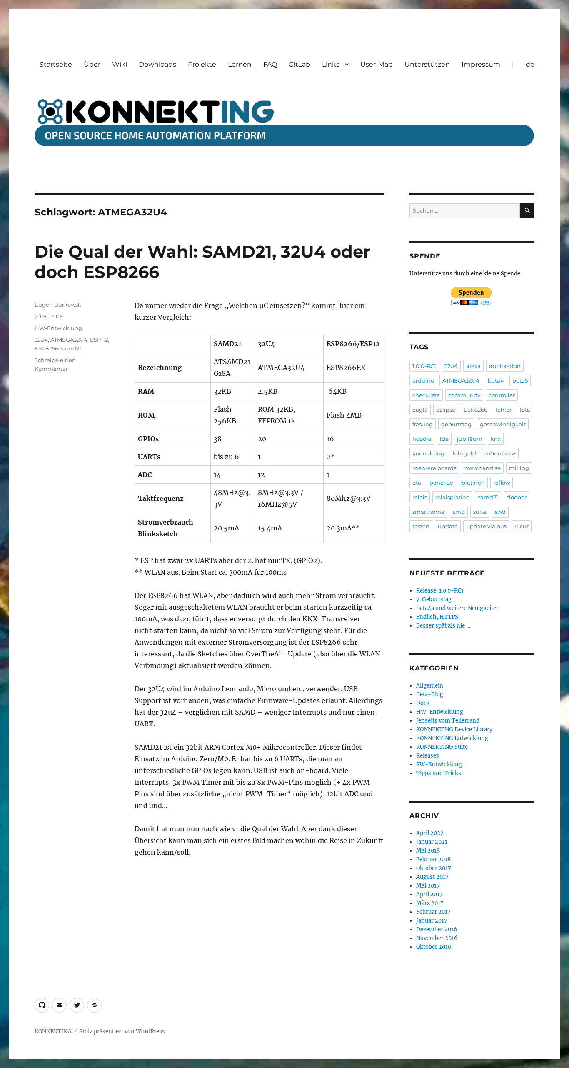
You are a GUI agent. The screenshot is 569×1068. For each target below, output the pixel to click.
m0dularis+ (500, 453)
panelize (441, 482)
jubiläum (469, 438)
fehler (504, 409)
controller (502, 395)
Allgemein (429, 685)
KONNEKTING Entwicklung (452, 738)
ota (416, 482)
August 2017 (432, 876)
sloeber (517, 497)
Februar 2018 (433, 859)
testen (420, 526)
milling (519, 468)
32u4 (41, 339)
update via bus (486, 526)
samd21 (71, 348)
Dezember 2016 (436, 929)
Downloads (157, 64)
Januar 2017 (431, 920)
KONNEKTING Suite (442, 746)
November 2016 (437, 938)
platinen (473, 482)
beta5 (520, 380)
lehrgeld (464, 453)
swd (500, 511)
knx (496, 438)
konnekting (428, 453)
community (464, 395)
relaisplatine (452, 497)
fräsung (422, 424)
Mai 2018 (428, 850)
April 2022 (430, 833)
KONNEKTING (53, 1031)
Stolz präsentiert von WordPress (122, 1031)
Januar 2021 (431, 841)
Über (92, 64)
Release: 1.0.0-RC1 (440, 590)
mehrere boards (434, 468)
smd (459, 511)
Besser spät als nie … (443, 625)
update (448, 526)
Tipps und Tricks (438, 773)
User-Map (376, 64)
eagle (420, 409)
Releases (427, 755)
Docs (422, 703)
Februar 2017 (433, 911)
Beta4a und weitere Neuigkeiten (458, 608)
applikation (505, 366)
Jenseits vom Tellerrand (447, 720)
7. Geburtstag (434, 599)
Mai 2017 (428, 885)
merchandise (482, 468)
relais (419, 497)
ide (444, 438)
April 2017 (429, 894)
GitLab (299, 64)
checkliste (426, 395)
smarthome (428, 511)
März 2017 (430, 903)
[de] (94, 1005)
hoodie (422, 438)
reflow (501, 482)
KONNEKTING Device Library (454, 729)
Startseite (56, 64)
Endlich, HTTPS (437, 616)
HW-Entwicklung (58, 328)
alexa (473, 366)
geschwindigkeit (503, 424)
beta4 (496, 380)
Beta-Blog (429, 694)
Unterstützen (427, 64)
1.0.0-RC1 (424, 366)
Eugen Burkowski (59, 304)
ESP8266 (46, 348)
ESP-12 (99, 339)
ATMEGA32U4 (68, 339)
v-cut (522, 526)
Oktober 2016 (434, 946)
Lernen (240, 64)
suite (480, 511)
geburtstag (456, 424)
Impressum (481, 64)
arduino (423, 380)
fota (525, 409)
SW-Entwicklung (439, 764)
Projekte (202, 64)
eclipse (445, 409)
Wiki (119, 64)
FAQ (270, 64)
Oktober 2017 (433, 868)
